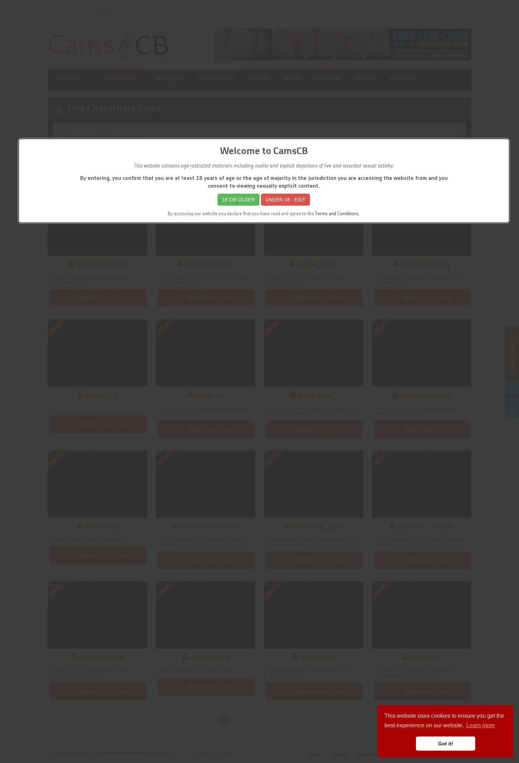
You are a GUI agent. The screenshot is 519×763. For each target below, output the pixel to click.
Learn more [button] (480, 725)
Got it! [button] (445, 743)
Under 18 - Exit (285, 200)
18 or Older (238, 200)
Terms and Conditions (337, 214)
